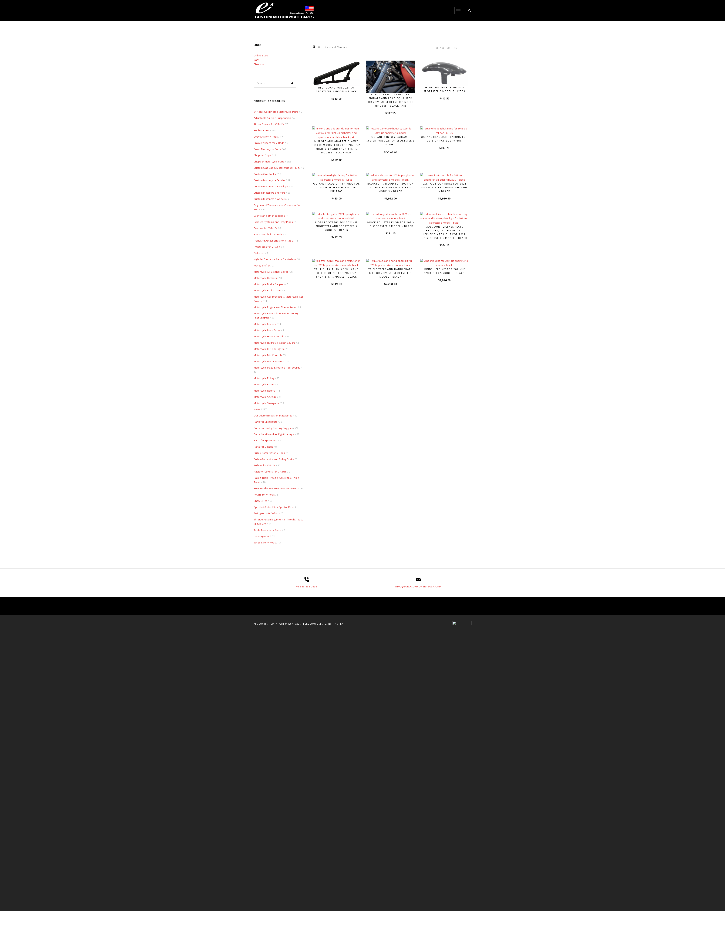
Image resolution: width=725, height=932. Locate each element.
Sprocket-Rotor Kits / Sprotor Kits (273, 507)
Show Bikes (261, 501)
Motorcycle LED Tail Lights (269, 349)
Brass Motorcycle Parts (267, 149)
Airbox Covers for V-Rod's (269, 124)
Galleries (259, 253)
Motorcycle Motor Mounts (269, 361)
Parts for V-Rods (263, 446)
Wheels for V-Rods (265, 542)
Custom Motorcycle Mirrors (270, 192)
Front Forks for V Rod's (267, 247)
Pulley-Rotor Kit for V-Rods (269, 453)
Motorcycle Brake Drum (267, 290)
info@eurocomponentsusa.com (418, 586)
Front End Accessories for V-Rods (273, 240)
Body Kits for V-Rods (266, 136)
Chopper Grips (262, 155)
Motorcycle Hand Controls (269, 336)
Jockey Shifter (262, 265)
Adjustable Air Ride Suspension (272, 118)
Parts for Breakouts (265, 421)
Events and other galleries (269, 215)
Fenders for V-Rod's (265, 228)
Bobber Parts (261, 130)
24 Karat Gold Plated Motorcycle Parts (276, 111)
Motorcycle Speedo (265, 397)
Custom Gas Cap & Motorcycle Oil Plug (276, 167)
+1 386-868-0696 (306, 586)
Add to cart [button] (338, 78)
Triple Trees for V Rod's (268, 530)
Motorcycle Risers (264, 384)
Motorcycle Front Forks (267, 330)
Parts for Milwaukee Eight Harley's (274, 434)
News (257, 409)
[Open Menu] (458, 10)
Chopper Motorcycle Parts (269, 161)
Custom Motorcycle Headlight (271, 186)
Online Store (261, 55)
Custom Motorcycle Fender (269, 180)
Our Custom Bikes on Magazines (273, 415)
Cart (256, 60)
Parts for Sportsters (265, 440)
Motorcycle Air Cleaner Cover (271, 271)
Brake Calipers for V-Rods (269, 143)
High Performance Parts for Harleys (275, 259)
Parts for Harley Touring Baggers (273, 428)
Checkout (259, 64)
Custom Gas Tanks (265, 174)
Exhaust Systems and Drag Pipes (273, 222)
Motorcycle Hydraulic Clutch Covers (274, 342)
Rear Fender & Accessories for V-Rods (276, 488)
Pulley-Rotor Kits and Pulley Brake (274, 459)
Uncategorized (262, 536)
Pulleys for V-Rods (265, 465)
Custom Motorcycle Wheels (270, 199)
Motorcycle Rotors (264, 390)
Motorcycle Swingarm (266, 403)
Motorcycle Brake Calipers (269, 284)
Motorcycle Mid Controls (268, 355)
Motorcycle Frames (265, 324)
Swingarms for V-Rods (267, 513)
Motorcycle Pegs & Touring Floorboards (277, 367)
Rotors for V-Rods (264, 494)
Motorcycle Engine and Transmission (275, 307)
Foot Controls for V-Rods (268, 234)
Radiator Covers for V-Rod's (270, 471)
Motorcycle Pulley (264, 378)
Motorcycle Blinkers (265, 278)
